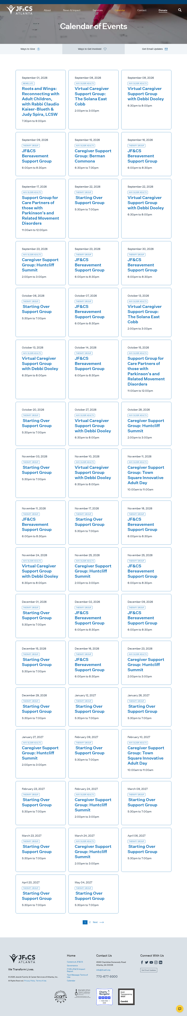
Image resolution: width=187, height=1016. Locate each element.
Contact (141, 10)
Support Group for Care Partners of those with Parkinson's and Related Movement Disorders (40, 210)
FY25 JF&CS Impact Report (76, 970)
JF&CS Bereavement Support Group (37, 156)
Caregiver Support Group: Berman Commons (93, 156)
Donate (163, 10)
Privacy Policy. (30, 981)
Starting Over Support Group (89, 200)
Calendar (120, 10)
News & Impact (71, 10)
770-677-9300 (107, 976)
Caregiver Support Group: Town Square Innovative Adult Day (146, 475)
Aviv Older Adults (85, 83)
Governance (72, 965)
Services (98, 10)
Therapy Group (30, 146)
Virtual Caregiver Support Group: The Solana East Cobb (92, 96)
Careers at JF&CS (75, 962)
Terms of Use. (41, 981)
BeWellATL (28, 83)
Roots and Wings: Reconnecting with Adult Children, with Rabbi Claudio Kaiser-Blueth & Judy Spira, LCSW (40, 101)
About (47, 10)
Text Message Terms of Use (77, 976)
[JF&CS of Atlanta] (22, 966)
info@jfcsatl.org (103, 970)
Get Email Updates (149, 970)
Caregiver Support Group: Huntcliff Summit (40, 265)
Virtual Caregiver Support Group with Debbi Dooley (146, 93)
